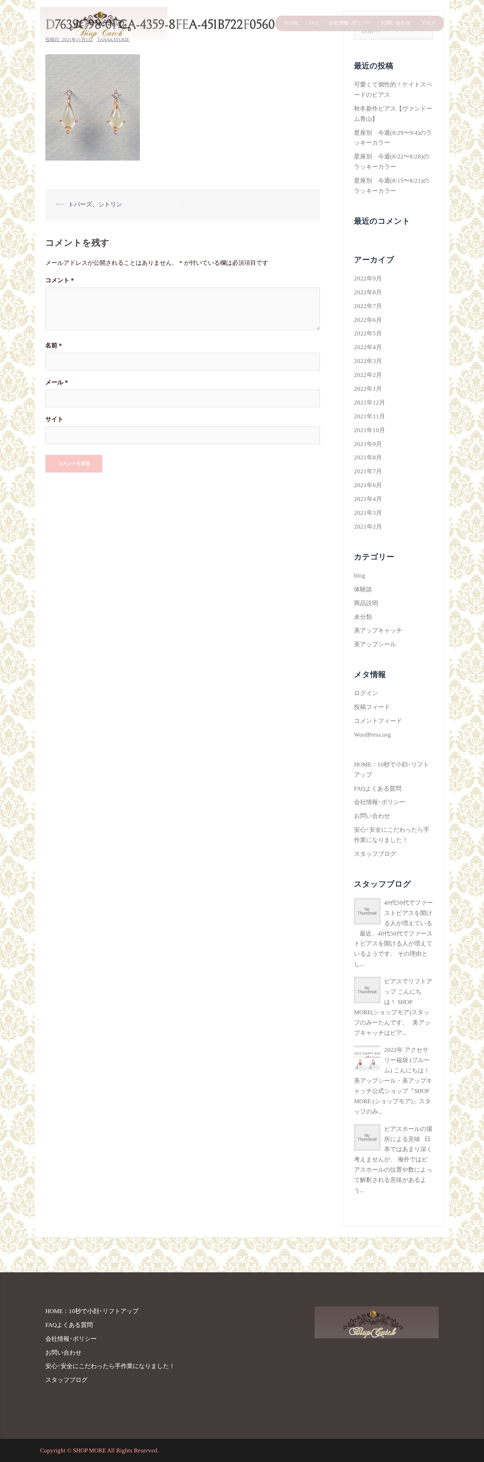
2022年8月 (368, 292)
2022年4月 (368, 347)
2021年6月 (368, 485)
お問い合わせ (396, 23)
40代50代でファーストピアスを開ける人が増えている (408, 913)
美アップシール (375, 644)
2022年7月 (368, 306)
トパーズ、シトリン (95, 204)
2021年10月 (369, 430)
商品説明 (366, 603)
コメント (59, 280)
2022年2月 (368, 375)
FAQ (314, 23)
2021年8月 (368, 457)
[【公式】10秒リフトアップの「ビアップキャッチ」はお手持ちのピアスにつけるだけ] (104, 22)
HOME (291, 23)
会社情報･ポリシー (350, 23)
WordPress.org (372, 734)
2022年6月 (368, 320)
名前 (53, 345)
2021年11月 (369, 416)
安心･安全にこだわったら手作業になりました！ (110, 1366)
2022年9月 (368, 278)
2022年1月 (368, 388)
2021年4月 (368, 499)
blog (359, 575)
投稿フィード (372, 707)
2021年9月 (368, 444)
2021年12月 (369, 402)
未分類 (363, 617)
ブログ (428, 23)
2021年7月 (368, 471)
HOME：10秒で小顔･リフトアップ (92, 1311)
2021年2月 (368, 526)
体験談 (363, 589)
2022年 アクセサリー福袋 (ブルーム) (407, 1060)
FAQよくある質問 (377, 788)
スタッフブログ (375, 853)
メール (56, 382)
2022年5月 (368, 333)
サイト (54, 419)
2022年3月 (368, 361)
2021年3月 (368, 512)
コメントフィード (378, 721)
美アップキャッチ (378, 630)
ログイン (366, 693)
